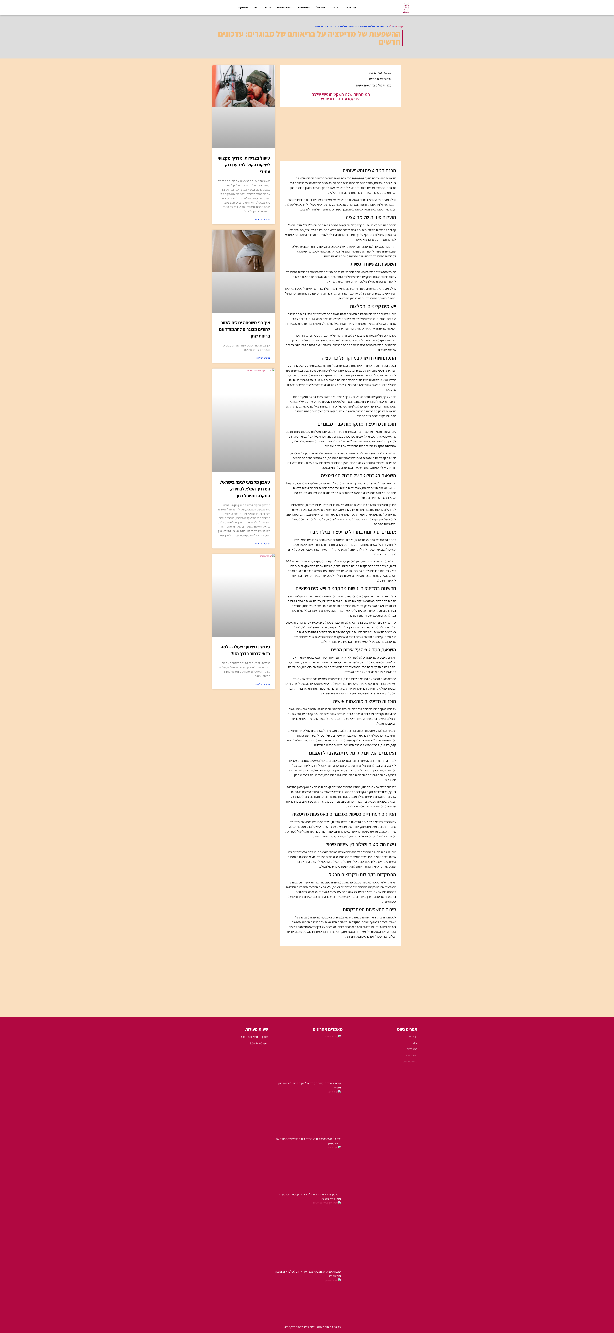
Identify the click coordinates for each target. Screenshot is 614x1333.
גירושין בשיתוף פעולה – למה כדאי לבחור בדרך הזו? (312, 1327)
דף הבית (399, 26)
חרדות (336, 7)
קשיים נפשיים (303, 7)
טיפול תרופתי (283, 7)
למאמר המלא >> (262, 219)
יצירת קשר (242, 7)
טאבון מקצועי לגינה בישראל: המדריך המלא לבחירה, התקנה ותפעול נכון (245, 488)
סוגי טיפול (321, 7)
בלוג (256, 7)
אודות (268, 7)
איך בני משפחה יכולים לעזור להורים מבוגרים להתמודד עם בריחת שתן (244, 329)
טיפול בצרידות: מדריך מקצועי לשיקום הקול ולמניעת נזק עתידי (244, 164)
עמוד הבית (351, 7)
